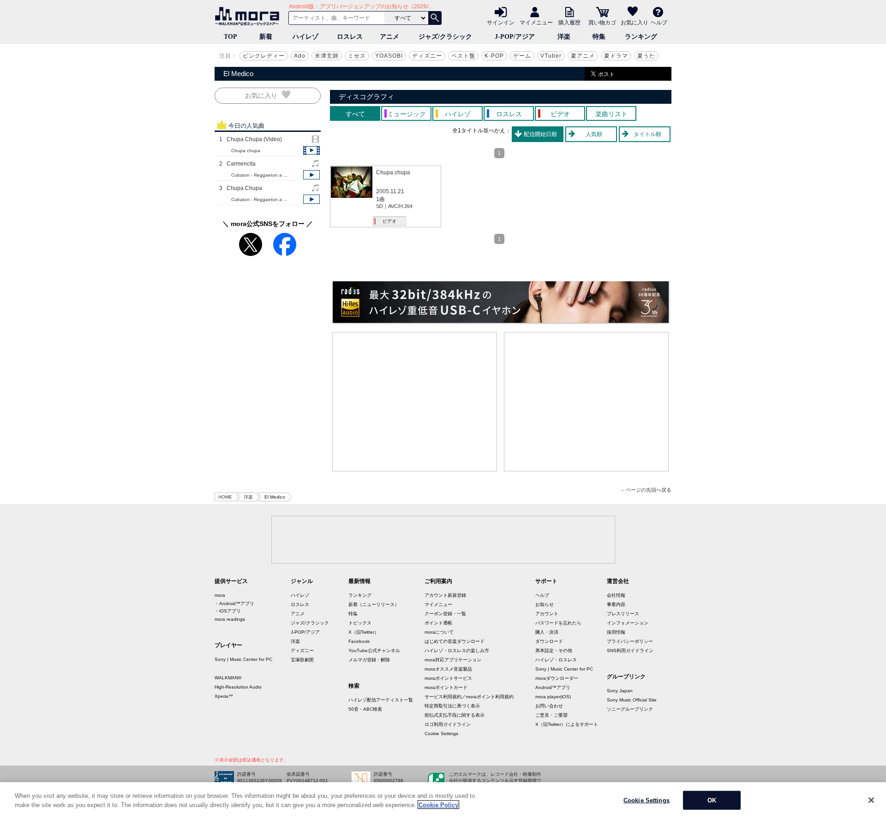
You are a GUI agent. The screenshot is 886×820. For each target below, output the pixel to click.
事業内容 (616, 604)
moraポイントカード (446, 687)
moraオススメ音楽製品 (448, 668)
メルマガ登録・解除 (369, 659)
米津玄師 (327, 56)
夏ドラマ (616, 56)
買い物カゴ (602, 22)
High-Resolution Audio (238, 686)
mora (220, 595)
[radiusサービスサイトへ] (500, 302)
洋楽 (563, 36)
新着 (265, 36)
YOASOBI (389, 56)
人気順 (594, 134)
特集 (599, 36)
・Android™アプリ (234, 603)
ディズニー (427, 56)
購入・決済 (546, 632)
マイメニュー (536, 22)
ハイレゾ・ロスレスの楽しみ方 (457, 650)
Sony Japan (620, 690)
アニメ (389, 36)
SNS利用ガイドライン (630, 650)
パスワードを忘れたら (558, 622)
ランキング (641, 36)
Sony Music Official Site (632, 699)
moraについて (439, 632)
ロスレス (350, 36)
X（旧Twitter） (363, 632)
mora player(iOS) (553, 696)
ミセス (357, 56)
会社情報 (616, 595)
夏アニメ (583, 56)
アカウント (546, 613)
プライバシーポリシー (630, 641)
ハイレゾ (305, 36)
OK (711, 800)
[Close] (871, 800)
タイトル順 (647, 134)
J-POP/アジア (515, 36)
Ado (299, 56)
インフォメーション (627, 622)
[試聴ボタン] (311, 150)
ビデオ (389, 221)
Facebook (359, 641)
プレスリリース (623, 613)
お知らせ (544, 604)
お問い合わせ (549, 705)
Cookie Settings (441, 733)
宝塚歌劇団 (302, 659)
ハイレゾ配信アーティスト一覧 (380, 699)
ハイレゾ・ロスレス (556, 659)
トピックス (359, 622)
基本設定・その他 (553, 650)
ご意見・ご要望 (551, 715)
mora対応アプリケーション (453, 659)
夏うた (646, 56)
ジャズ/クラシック (445, 36)
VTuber (551, 56)
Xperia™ (224, 696)
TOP (230, 36)
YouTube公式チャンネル (374, 650)
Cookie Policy (438, 804)
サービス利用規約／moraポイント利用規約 (469, 696)
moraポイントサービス (448, 678)
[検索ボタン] (434, 18)
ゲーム (522, 56)
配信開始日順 (540, 134)
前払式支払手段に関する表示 (455, 715)
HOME (225, 496)
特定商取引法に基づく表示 (452, 705)
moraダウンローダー (556, 678)
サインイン (501, 22)
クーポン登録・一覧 (445, 613)
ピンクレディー (264, 56)
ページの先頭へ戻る (648, 490)
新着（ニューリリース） (373, 604)
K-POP (494, 56)
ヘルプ (659, 22)
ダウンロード (549, 641)
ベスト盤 (463, 56)
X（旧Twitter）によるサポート (566, 724)
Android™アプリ (552, 687)
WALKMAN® (228, 677)
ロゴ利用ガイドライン (448, 724)
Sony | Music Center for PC (243, 659)
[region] (443, 801)
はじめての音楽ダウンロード (455, 641)
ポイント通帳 (438, 622)
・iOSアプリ (228, 610)
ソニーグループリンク (630, 709)
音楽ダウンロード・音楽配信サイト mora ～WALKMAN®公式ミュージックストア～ (249, 16)
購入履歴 (569, 22)
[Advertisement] (414, 401)
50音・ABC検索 (365, 709)
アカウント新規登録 (445, 595)
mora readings (230, 619)
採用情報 (616, 632)
